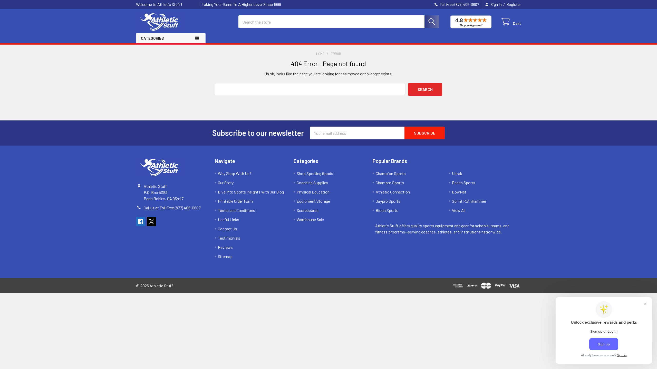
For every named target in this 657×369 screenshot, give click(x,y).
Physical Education (313, 191)
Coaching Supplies (312, 182)
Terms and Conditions (236, 210)
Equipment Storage (313, 201)
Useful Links (228, 219)
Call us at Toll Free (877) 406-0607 (172, 207)
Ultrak (457, 173)
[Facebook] (140, 221)
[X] (151, 221)
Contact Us (227, 228)
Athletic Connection (393, 191)
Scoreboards (307, 210)
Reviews (225, 247)
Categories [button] (152, 38)
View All (458, 210)
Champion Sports (391, 173)
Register (513, 4)
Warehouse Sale (310, 219)
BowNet (459, 191)
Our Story (226, 182)
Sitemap (225, 256)
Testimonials (229, 237)
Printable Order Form (235, 201)
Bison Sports (387, 210)
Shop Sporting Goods (315, 173)
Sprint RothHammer (469, 201)
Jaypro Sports (388, 201)
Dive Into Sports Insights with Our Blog (251, 191)
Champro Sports (390, 182)
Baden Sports (463, 182)
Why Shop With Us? (235, 173)
